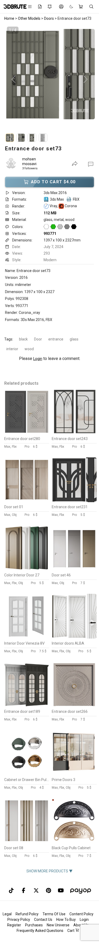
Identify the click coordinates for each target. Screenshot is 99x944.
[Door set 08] (26, 842)
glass (74, 339)
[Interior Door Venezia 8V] (26, 637)
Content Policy (81, 914)
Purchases (34, 925)
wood (29, 349)
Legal (7, 914)
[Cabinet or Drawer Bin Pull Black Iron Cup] (26, 774)
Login (37, 359)
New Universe (58, 925)
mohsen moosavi (29, 161)
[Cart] (81, 6)
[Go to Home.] (12, 6)
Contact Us (43, 919)
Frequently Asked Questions (40, 930)
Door (38, 339)
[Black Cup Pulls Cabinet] (74, 842)
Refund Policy (27, 914)
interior (12, 349)
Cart (71, 930)
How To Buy (66, 919)
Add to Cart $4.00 (53, 181)
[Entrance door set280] (26, 433)
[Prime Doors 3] (74, 774)
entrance (55, 339)
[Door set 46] (74, 569)
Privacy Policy (18, 919)
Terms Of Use (54, 914)
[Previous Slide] (13, 79)
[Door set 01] (26, 501)
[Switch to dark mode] (68, 6)
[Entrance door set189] (26, 705)
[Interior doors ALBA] (74, 637)
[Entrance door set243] (74, 433)
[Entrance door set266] (74, 705)
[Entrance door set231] (74, 501)
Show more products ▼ (49, 871)
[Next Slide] (85, 79)
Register (14, 925)
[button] (90, 164)
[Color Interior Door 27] (26, 569)
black (23, 339)
